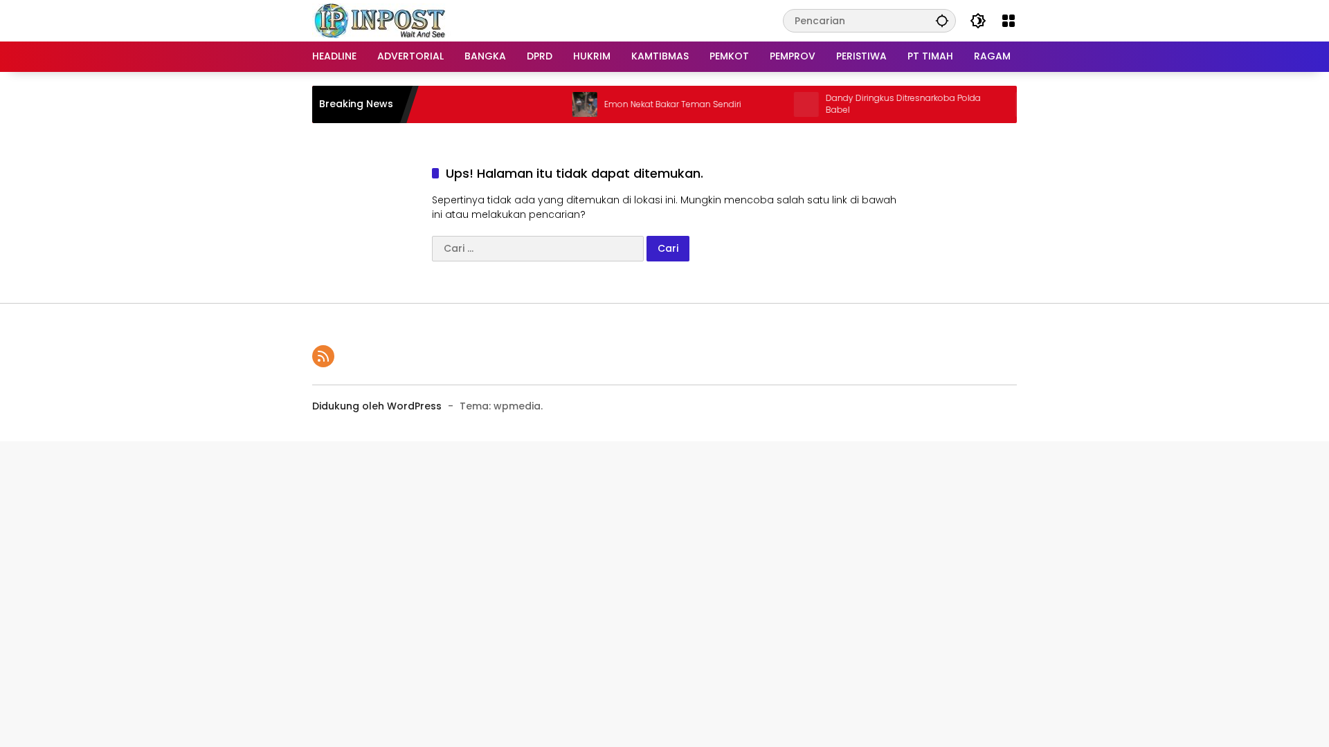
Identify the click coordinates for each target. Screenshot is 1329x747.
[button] (942, 20)
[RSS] (323, 356)
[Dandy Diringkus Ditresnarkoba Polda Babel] (789, 104)
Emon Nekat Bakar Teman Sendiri (656, 104)
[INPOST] (381, 20)
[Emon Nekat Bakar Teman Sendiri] (568, 104)
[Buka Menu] (1008, 20)
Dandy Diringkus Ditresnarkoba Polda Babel (886, 104)
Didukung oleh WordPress (377, 406)
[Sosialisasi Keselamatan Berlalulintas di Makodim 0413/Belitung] (1011, 104)
